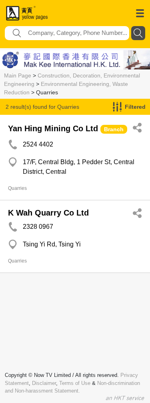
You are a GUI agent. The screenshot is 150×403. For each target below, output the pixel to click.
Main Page (17, 75)
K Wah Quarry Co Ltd (48, 212)
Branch (114, 129)
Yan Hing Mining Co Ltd (53, 128)
